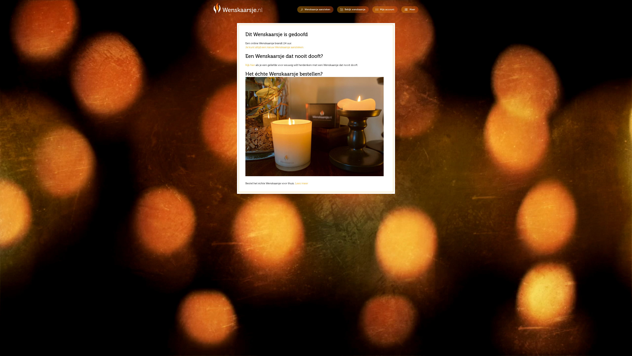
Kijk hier (250, 65)
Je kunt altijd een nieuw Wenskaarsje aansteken (274, 47)
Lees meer (302, 183)
